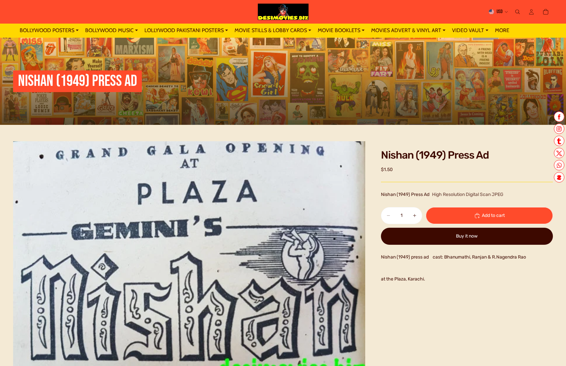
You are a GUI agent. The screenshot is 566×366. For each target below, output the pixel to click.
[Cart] (545, 12)
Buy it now (467, 236)
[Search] (517, 12)
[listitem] (502, 30)
